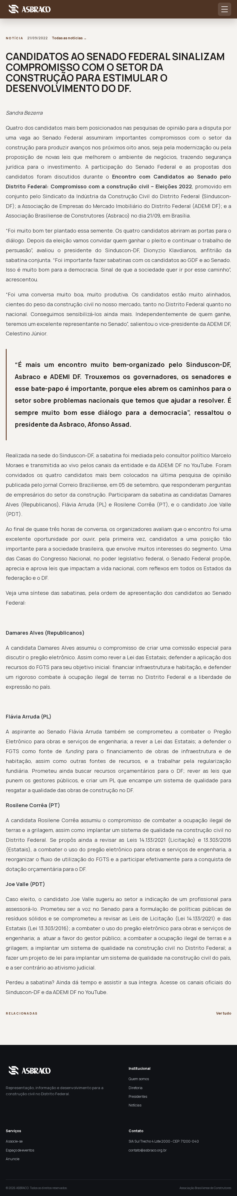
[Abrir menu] (224, 9)
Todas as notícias (69, 38)
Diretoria (135, 1087)
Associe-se (14, 1141)
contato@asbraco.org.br (148, 1150)
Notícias (135, 1105)
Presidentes (138, 1096)
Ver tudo (223, 1013)
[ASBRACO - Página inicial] (28, 9)
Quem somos (139, 1078)
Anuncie (12, 1158)
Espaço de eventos (20, 1150)
